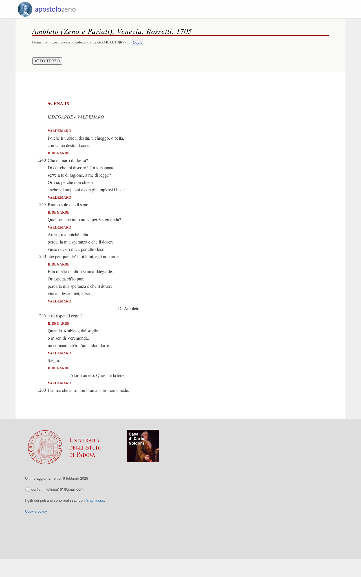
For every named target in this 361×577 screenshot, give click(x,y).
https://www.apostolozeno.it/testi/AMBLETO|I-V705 (90, 42)
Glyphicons (95, 500)
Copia (137, 42)
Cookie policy (36, 511)
